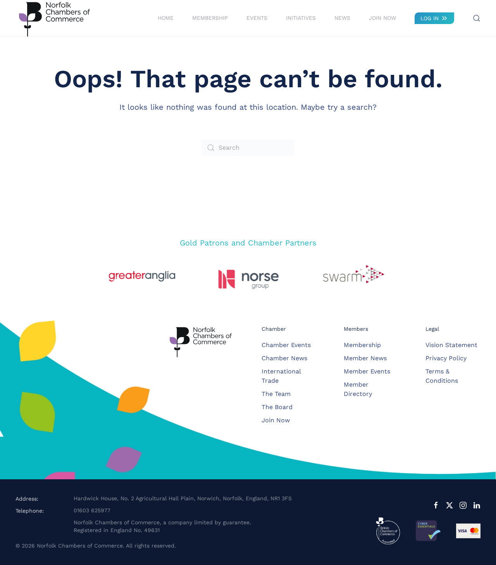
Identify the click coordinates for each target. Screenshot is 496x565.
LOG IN (429, 18)
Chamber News (284, 358)
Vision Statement (451, 345)
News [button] (342, 18)
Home (166, 18)
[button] (476, 18)
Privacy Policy (446, 358)
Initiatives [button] (301, 18)
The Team (276, 393)
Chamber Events (286, 345)
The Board (277, 407)
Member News (365, 358)
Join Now (382, 18)
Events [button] (256, 18)
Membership (362, 345)
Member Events (367, 371)
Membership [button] (210, 18)
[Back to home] (54, 18)
